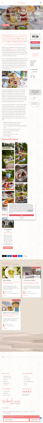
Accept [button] (21, 215)
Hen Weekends (16, 41)
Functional (37, 90)
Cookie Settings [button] (21, 217)
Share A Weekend (27, 379)
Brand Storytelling (6, 395)
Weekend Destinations (7, 376)
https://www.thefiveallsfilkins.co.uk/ (31, 293)
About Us (25, 383)
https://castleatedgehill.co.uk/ (10, 325)
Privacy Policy (32, 411)
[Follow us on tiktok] (30, 391)
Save (26, 71)
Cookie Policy (25, 411)
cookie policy (30, 210)
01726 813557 (35, 69)
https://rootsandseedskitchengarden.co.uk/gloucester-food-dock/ (16, 293)
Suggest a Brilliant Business (29, 381)
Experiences (5, 381)
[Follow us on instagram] (34, 77)
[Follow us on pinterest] (28, 391)
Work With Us (5, 393)
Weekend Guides (6, 383)
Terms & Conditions (7, 413)
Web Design (5, 407)
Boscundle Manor (13, 49)
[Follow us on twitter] (24, 391)
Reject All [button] (21, 218)
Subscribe (25, 376)
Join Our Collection (6, 391)
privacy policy (11, 211)
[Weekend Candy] (21, 2)
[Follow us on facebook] (31, 77)
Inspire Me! (5, 379)
